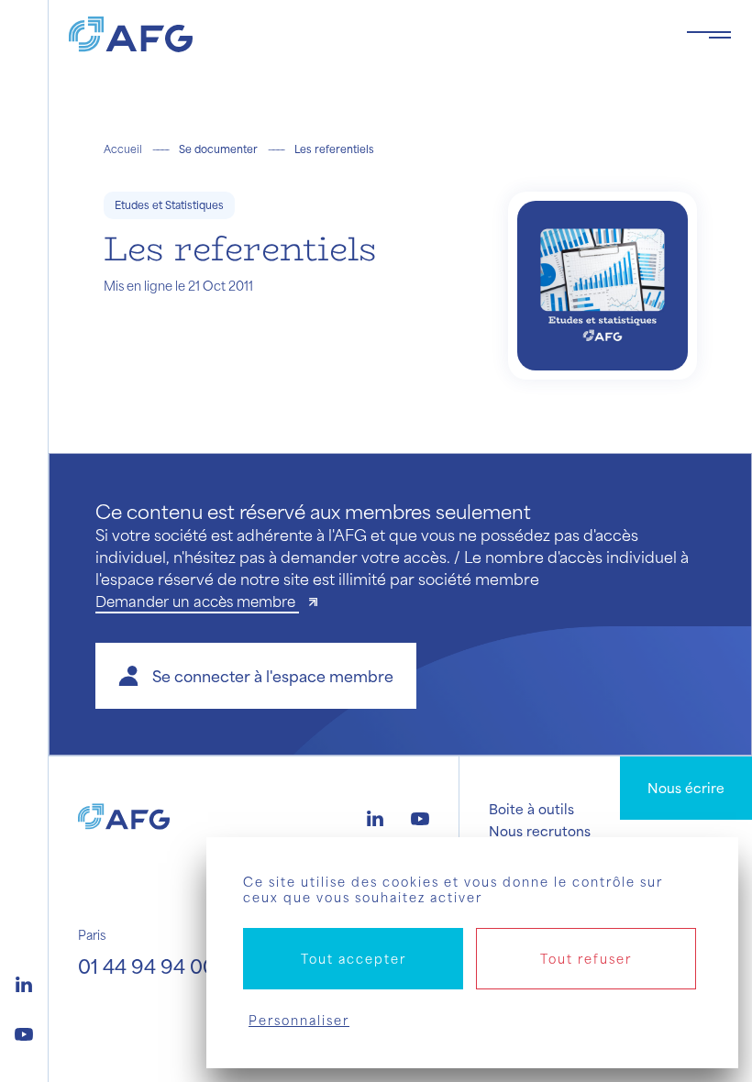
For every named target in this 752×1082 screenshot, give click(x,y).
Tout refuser (586, 958)
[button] (255, 676)
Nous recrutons (540, 831)
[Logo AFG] (363, 34)
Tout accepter (353, 958)
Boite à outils (531, 808)
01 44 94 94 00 (147, 966)
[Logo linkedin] (24, 982)
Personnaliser (299, 1020)
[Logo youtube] (24, 1031)
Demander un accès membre (197, 601)
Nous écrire (685, 787)
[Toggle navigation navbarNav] (709, 34)
